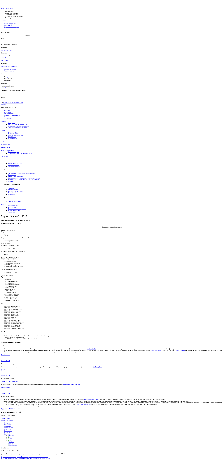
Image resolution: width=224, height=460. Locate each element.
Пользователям (8, 427)
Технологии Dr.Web (14, 166)
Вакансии (7, 434)
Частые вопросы (9, 71)
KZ (16, 103)
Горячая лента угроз (14, 210)
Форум (7, 60)
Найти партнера (9, 18)
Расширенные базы (13, 165)
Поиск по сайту (5, 32)
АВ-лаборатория (9, 113)
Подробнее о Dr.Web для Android (10, 409)
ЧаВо (2, 60)
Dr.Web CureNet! (13, 138)
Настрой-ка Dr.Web (13, 193)
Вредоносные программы (15, 176)
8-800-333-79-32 (5, 57)
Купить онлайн (8, 25)
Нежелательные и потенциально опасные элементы (23, 179)
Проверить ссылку (13, 133)
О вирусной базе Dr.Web (15, 163)
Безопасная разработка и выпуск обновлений (34, 457)
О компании (8, 118)
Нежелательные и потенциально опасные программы (24, 178)
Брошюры (11, 188)
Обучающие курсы (13, 189)
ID (22, 103)
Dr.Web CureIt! (12, 137)
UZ (18, 103)
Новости (6, 117)
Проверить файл (13, 132)
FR (11, 103)
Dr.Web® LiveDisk (155, 350)
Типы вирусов (12, 175)
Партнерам (7, 429)
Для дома (7, 110)
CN (4, 103)
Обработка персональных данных (11, 457)
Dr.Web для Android (91, 399)
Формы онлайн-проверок (15, 135)
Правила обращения (10, 69)
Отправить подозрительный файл (18, 124)
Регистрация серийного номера (14, 16)
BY (21, 103)
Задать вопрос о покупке (11, 27)
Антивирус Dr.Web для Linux (71, 384)
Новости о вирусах (13, 207)
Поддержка (7, 426)
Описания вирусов (13, 152)
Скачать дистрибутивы (11, 13)
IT (12, 103)
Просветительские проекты (16, 191)
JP (14, 103)
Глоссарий (11, 181)
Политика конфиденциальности (10, 458)
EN (6, 103)
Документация (9, 11)
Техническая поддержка (12, 14)
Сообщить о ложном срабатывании (18, 126)
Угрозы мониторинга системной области (20, 153)
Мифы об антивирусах (14, 201)
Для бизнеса (7, 112)
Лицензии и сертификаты (12, 115)
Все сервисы (11, 123)
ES (9, 103)
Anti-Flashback (12, 194)
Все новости (11, 212)
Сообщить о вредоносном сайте (17, 127)
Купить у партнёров (10, 23)
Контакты (7, 432)
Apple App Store (97, 367)
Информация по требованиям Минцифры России (35, 458)
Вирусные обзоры (13, 205)
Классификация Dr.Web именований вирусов (21, 173)
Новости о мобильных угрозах (17, 209)
